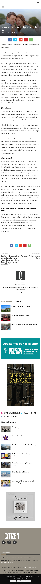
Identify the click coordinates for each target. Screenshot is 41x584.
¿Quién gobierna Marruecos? (20, 315)
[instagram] (15, 542)
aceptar (13, 581)
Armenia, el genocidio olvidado (19, 436)
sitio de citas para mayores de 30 (12, 92)
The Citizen (7, 32)
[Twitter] (22, 292)
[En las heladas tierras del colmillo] (5, 474)
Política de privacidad (24, 581)
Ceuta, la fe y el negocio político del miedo (24, 324)
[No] (39, 576)
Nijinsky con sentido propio (18, 427)
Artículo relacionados (7, 301)
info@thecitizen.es (7, 563)
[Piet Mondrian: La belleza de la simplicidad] (5, 456)
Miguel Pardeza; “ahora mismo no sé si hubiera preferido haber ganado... (23, 482)
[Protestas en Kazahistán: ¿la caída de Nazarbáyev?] (5, 447)
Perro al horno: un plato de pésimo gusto (22, 463)
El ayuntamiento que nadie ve (20, 306)
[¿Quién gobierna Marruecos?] (5, 317)
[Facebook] (18, 292)
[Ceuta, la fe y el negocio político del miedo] (5, 326)
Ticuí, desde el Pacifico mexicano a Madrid (30, 257)
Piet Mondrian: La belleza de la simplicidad (22, 454)
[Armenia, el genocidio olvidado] (5, 438)
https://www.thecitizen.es (20, 284)
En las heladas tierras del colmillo (20, 472)
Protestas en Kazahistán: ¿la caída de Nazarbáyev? (24, 445)
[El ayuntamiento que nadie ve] (5, 308)
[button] (38, 2)
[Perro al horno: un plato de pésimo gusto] (5, 465)
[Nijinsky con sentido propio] (5, 429)
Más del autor (18, 301)
